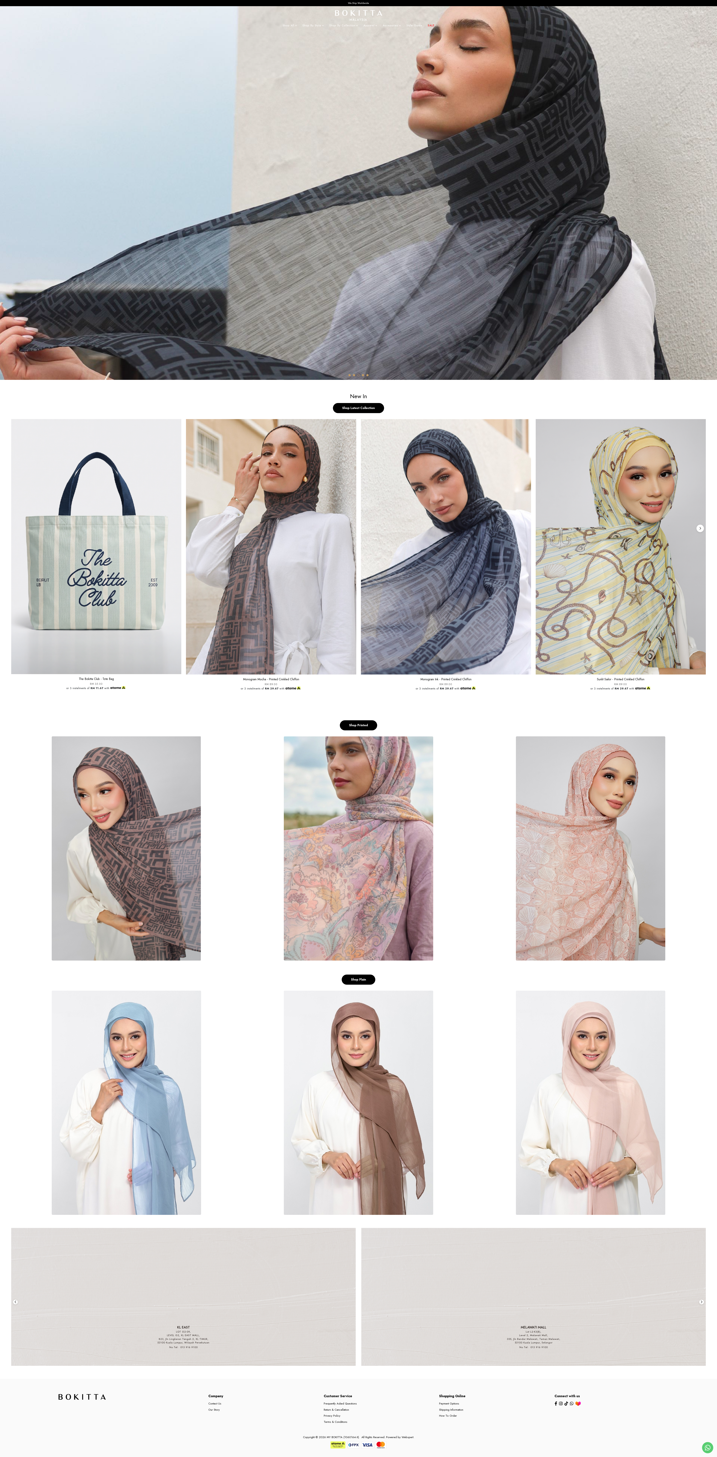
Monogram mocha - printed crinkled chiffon (271, 679)
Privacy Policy (332, 1416)
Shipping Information (451, 1410)
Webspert (407, 1437)
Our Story (214, 1410)
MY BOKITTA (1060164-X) (343, 1437)
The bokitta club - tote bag (96, 679)
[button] (349, 375)
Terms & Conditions (335, 1422)
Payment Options (449, 1404)
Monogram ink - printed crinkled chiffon (445, 679)
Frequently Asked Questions (340, 1404)
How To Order (448, 1416)
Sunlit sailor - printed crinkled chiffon (620, 679)
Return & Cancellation (336, 1410)
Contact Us (214, 1404)
